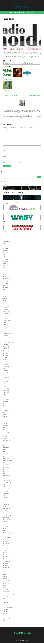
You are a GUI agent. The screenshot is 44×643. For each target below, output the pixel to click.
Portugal (5, 517)
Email (4, 150)
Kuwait (4, 427)
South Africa (5, 552)
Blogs (4, 291)
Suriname (5, 567)
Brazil (4, 298)
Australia (5, 269)
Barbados (5, 281)
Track (4, 593)
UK (3, 604)
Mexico (4, 458)
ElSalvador (5, 351)
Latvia (4, 429)
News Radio (5, 488)
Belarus (4, 283)
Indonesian (5, 401)
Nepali (4, 478)
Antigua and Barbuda (7, 258)
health (4, 385)
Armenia (4, 263)
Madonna (5, 445)
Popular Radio (6, 515)
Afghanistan (5, 241)
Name (4, 144)
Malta (4, 451)
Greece (4, 374)
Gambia (4, 364)
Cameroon (5, 307)
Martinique (5, 455)
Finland (4, 361)
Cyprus (4, 331)
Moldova (5, 464)
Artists (4, 265)
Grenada (5, 375)
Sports (4, 558)
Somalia (4, 548)
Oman (4, 495)
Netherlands (5, 480)
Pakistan (5, 499)
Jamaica (4, 414)
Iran (3, 403)
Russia (4, 528)
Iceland (4, 394)
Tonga (4, 587)
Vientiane (5, 615)
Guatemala (5, 377)
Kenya (4, 421)
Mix (3, 462)
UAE (4, 600)
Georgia (4, 368)
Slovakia (4, 545)
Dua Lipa (5, 344)
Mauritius (5, 456)
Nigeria (4, 491)
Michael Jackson (6, 460)
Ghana (4, 372)
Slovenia (5, 547)
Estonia (4, 357)
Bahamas (5, 274)
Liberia (4, 434)
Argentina (5, 261)
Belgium (4, 285)
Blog (4, 289)
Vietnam (4, 617)
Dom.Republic (6, 339)
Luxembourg (5, 440)
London (4, 438)
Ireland (4, 407)
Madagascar (5, 443)
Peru (4, 506)
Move (4, 469)
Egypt (4, 350)
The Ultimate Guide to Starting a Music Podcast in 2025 (13, 192)
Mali (4, 449)
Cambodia (5, 305)
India (4, 396)
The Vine (4, 211)
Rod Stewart (5, 524)
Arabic (4, 259)
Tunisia (4, 596)
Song (4, 550)
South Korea (5, 554)
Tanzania (5, 580)
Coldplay (5, 318)
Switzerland (5, 570)
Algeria (4, 250)
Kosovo (4, 425)
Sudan (4, 565)
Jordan (4, 418)
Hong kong (5, 390)
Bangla (4, 276)
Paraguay (5, 504)
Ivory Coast (5, 412)
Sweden (4, 569)
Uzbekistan (5, 611)
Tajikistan (5, 576)
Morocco (5, 467)
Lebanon (5, 432)
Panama (4, 502)
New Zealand (5, 482)
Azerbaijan (5, 272)
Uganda (4, 602)
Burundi (4, 304)
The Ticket (5, 231)
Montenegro (5, 466)
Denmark (5, 335)
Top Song (5, 591)
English (4, 355)
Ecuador (4, 346)
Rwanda (4, 530)
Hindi (4, 386)
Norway (4, 493)
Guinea (4, 379)
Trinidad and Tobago (7, 594)
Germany (5, 370)
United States (6, 607)
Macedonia (5, 442)
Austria (4, 270)
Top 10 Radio (5, 589)
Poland (4, 512)
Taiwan (4, 574)
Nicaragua (5, 489)
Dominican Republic (7, 342)
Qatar (4, 521)
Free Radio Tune (22, 633)
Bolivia (4, 293)
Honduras (5, 388)
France (4, 362)
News (4, 484)
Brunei (4, 300)
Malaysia (5, 447)
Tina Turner (5, 583)
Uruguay (5, 609)
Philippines (5, 508)
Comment (5, 129)
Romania (5, 526)
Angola (4, 256)
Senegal (4, 539)
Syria (4, 572)
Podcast (4, 510)
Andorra (4, 254)
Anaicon (4, 252)
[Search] (39, 177)
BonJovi (4, 294)
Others (4, 497)
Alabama (5, 245)
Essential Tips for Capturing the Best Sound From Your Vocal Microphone (17, 202)
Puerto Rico (5, 519)
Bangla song (5, 278)
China (4, 316)
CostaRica (5, 326)
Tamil (4, 578)
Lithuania (5, 436)
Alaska (4, 246)
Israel (4, 408)
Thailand (5, 582)
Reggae (4, 523)
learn (4, 431)
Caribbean (5, 311)
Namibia (4, 477)
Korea (4, 423)
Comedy (4, 322)
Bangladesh (5, 280)
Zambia (4, 620)
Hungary (5, 392)
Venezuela (5, 613)
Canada (4, 309)
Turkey (4, 598)
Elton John (5, 353)
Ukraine (4, 605)
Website (4, 156)
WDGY (4, 221)
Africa (4, 243)
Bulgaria (4, 302)
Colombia (5, 320)
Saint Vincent (6, 536)
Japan (4, 416)
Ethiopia (4, 359)
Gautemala (5, 366)
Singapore (5, 543)
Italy (4, 410)
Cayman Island (6, 313)
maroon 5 (5, 453)
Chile (4, 315)
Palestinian (5, 501)
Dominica (5, 340)
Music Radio (5, 475)
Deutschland (5, 337)
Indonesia (5, 399)
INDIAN (4, 397)
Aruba (4, 267)
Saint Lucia (5, 534)
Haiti (4, 383)
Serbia (4, 541)
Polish (4, 513)
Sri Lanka (5, 563)
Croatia (4, 327)
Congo (4, 324)
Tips (4, 585)
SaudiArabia (5, 537)
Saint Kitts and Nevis (7, 532)
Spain (4, 556)
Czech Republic (6, 333)
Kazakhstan (5, 420)
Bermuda (5, 287)
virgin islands (6, 618)
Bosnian (4, 296)
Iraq (3, 405)
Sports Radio (5, 561)
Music (4, 471)
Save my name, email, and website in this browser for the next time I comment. (21, 162)
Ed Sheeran (5, 348)
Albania (4, 248)
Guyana (4, 381)
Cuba (4, 329)
